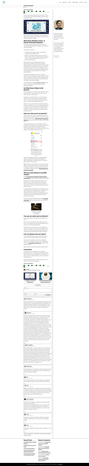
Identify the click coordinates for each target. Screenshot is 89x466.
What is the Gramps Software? (29, 448)
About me (56, 56)
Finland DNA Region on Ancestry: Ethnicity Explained (43, 448)
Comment (25, 287)
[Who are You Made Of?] (12, 2)
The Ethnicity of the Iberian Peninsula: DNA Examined (44, 443)
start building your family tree (35, 242)
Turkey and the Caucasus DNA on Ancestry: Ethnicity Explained (43, 459)
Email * (36, 293)
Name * (26, 293)
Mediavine (60, 464)
